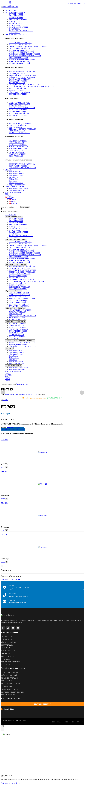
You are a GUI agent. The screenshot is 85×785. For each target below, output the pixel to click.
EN (10, 3)
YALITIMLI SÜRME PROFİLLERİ (21, 52)
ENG (73, 722)
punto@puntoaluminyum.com (35, 398)
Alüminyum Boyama (16, 175)
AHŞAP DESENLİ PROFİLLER (20, 123)
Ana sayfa (8, 394)
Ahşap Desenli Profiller (16, 185)
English (7, 379)
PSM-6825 (4, 471)
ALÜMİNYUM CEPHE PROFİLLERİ (22, 71)
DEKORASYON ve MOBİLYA (15, 308)
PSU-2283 (4, 535)
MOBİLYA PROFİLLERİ (17, 125)
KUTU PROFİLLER (16, 14)
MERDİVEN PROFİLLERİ (18, 110)
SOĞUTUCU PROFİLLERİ (18, 146)
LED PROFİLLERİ (15, 127)
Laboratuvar (13, 181)
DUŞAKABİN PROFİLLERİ (19, 115)
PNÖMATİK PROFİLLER (18, 148)
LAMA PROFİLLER (16, 18)
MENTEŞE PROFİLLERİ (18, 81)
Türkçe (7, 377)
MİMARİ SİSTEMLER (13, 192)
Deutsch (7, 381)
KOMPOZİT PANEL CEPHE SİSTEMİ (22, 75)
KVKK (66, 722)
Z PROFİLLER (14, 33)
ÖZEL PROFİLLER (16, 156)
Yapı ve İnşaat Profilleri (13, 291)
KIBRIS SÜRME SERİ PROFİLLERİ (22, 59)
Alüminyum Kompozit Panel (18, 188)
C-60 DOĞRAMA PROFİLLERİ (20, 43)
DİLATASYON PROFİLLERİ (19, 63)
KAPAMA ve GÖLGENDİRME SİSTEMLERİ (19, 340)
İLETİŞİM (8, 196)
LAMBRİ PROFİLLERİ (17, 106)
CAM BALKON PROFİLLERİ (19, 79)
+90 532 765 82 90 (56, 398)
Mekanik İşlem (14, 179)
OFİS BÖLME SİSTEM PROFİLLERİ (22, 77)
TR (10, 2)
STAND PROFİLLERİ (17, 131)
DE (10, 5)
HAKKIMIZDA (10, 10)
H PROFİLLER (14, 25)
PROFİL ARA (25, 207)
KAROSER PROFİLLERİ (18, 145)
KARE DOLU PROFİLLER (18, 27)
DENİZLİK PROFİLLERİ (18, 94)
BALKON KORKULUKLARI (19, 44)
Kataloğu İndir (23, 384)
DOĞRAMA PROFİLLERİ (18, 58)
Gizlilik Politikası (56, 722)
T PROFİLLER (14, 29)
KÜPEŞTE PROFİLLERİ (18, 88)
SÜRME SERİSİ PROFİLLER (19, 92)
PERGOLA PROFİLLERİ (18, 166)
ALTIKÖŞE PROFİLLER (18, 23)
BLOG (7, 194)
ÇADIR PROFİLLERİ (16, 152)
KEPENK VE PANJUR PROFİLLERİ (22, 164)
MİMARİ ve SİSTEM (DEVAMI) (15, 264)
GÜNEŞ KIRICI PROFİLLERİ (19, 73)
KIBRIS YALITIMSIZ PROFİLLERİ (21, 50)
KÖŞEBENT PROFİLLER (18, 20)
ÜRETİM (8, 170)
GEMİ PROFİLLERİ (16, 150)
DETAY (3, 467)
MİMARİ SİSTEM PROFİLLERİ (15, 240)
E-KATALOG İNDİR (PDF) (42, 704)
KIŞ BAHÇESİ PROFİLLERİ (19, 61)
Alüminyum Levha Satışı (17, 190)
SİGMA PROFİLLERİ (16, 143)
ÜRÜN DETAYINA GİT (9, 580)
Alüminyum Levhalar (16, 183)
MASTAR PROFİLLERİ (17, 154)
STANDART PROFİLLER (14, 12)
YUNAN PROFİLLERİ (17, 83)
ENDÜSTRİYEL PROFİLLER (15, 321)
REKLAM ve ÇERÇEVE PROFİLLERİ (22, 129)
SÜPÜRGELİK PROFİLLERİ (19, 104)
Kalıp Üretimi (13, 177)
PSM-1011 (4, 440)
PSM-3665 (4, 503)
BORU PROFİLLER (16, 16)
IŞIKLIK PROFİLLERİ (17, 90)
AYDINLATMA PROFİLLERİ (19, 133)
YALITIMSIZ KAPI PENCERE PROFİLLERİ (25, 56)
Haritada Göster (9, 709)
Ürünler (15, 394)
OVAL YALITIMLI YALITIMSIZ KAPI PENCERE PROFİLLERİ (31, 86)
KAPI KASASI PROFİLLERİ (19, 113)
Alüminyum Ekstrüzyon (17, 173)
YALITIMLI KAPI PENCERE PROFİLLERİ (24, 54)
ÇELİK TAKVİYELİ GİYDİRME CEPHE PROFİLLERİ (28, 46)
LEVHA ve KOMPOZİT (13, 186)
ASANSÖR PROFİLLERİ (18, 141)
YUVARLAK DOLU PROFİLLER (21, 31)
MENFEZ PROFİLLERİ (17, 111)
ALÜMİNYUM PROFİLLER (15, 34)
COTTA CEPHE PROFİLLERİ (19, 48)
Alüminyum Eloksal (15, 171)
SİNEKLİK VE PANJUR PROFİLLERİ (22, 168)
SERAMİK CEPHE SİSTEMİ (19, 102)
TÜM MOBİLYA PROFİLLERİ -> (12, 429)
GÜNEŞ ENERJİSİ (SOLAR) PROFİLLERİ (24, 85)
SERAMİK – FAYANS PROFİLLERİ (22, 108)
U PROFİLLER (14, 21)
